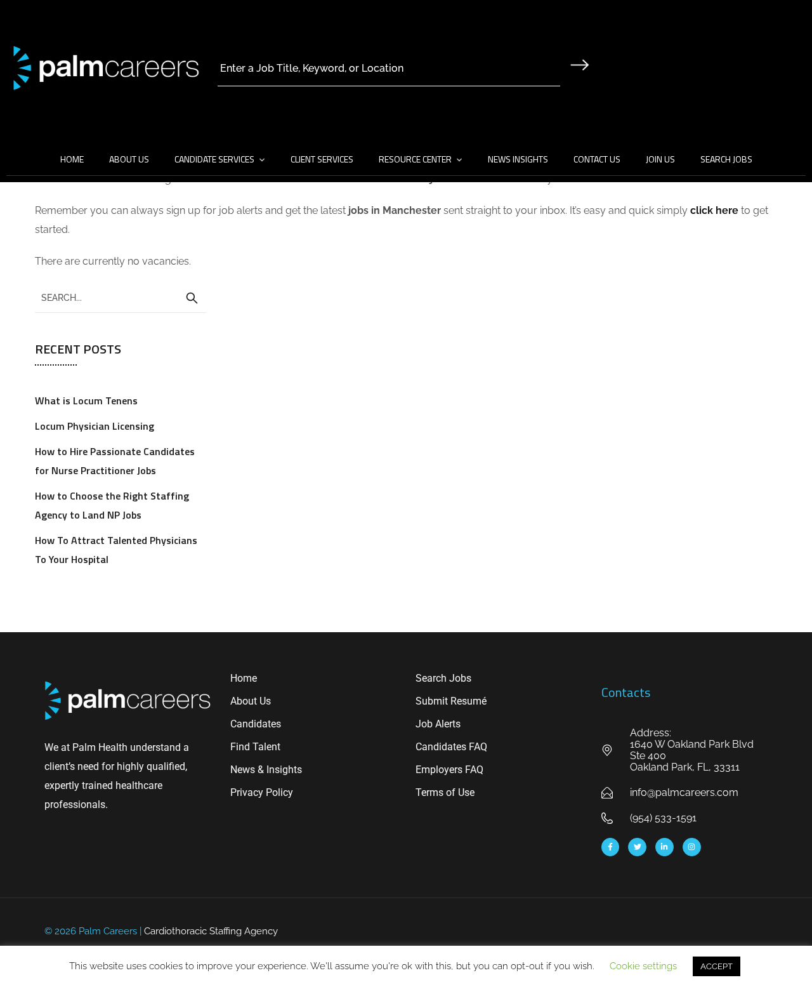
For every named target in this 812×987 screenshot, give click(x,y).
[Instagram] (692, 847)
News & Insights (266, 770)
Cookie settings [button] (643, 966)
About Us (129, 159)
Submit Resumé (451, 701)
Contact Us (596, 159)
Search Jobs (726, 159)
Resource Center (415, 159)
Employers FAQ (449, 770)
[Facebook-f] (610, 847)
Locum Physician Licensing (94, 426)
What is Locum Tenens (86, 400)
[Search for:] (120, 297)
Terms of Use (445, 792)
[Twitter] (637, 847)
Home (72, 159)
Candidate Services (214, 159)
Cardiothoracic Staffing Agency (211, 931)
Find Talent (255, 747)
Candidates (255, 724)
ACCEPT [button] (716, 966)
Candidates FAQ (451, 747)
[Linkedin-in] (664, 847)
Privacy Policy (261, 792)
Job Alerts (438, 724)
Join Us (660, 159)
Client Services (322, 159)
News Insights (518, 159)
